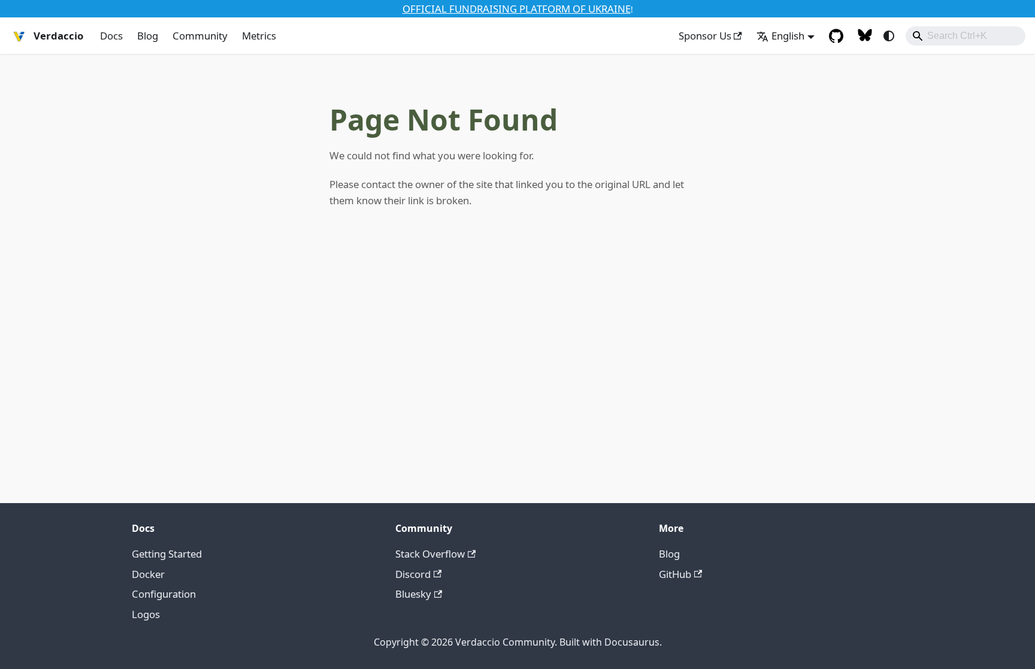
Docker (148, 574)
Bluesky (413, 594)
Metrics (259, 36)
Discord (413, 574)
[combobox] (965, 36)
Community (200, 36)
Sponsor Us (705, 36)
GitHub (675, 574)
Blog (147, 36)
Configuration (164, 594)
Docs (111, 36)
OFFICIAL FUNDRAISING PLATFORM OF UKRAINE (516, 9)
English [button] (787, 36)
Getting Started (167, 554)
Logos (146, 614)
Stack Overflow (430, 554)
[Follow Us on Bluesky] (865, 36)
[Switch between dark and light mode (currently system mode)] (888, 36)
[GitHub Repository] (836, 36)
